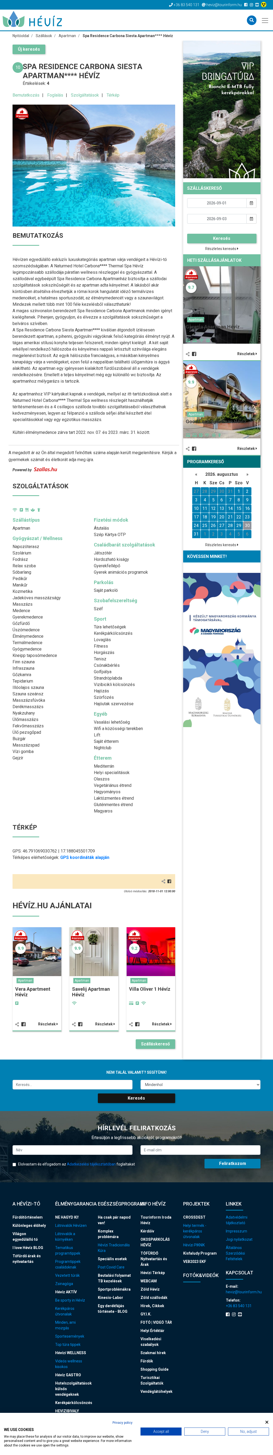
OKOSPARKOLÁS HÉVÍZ (155, 1242)
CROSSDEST (194, 1217)
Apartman (25, 980)
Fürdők (146, 1361)
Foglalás (55, 95)
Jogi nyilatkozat (239, 1239)
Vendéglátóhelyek (156, 1391)
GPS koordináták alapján (84, 857)
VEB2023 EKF (194, 1261)
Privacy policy (123, 1423)
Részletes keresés (221, 249)
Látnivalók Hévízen (71, 1225)
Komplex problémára (108, 1234)
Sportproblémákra (114, 1289)
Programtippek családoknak (68, 1264)
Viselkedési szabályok (150, 1342)
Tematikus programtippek (67, 1250)
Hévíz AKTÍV (66, 1292)
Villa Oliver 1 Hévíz (149, 989)
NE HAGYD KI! (67, 1217)
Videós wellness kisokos (68, 1364)
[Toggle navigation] (265, 20)
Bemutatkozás (26, 95)
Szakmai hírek (153, 1353)
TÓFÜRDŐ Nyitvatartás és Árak (153, 1259)
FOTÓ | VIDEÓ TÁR (156, 1322)
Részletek (47, 1024)
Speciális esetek (112, 1259)
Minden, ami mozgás (65, 1325)
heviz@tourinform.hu (243, 1292)
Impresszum (236, 1231)
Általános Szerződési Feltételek (235, 1253)
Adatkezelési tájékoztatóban (91, 1164)
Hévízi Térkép (152, 1273)
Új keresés (29, 49)
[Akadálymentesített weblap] (264, 5)
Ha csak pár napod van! (114, 1220)
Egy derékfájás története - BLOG (112, 1309)
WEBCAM (148, 1281)
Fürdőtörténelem (28, 1217)
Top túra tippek (68, 1344)
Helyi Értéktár (152, 1331)
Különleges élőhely (29, 1225)
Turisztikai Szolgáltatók (151, 1380)
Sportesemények (69, 1336)
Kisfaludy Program (200, 1253)
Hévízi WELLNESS (70, 1353)
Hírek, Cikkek (152, 1306)
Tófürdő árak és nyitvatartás (27, 1259)
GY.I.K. (145, 1314)
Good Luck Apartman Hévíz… (218, 421)
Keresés (221, 238)
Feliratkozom (232, 1163)
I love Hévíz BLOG (28, 1248)
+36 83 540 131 (239, 1306)
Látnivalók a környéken (65, 1237)
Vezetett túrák (67, 1275)
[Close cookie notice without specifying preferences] (267, 1422)
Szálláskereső (155, 1043)
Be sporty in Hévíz (70, 1300)
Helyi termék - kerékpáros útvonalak (194, 1231)
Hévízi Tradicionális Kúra (114, 1248)
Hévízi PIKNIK (194, 1245)
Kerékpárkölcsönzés (72, 1403)
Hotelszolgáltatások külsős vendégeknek (72, 1389)
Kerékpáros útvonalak (64, 1311)
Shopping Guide (154, 1369)
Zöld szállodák (153, 1297)
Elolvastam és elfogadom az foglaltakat (76, 1164)
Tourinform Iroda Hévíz (155, 1220)
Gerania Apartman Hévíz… (214, 327)
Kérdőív (147, 1231)
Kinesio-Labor (110, 1297)
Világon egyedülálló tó (25, 1237)
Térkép (113, 95)
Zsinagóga (64, 1284)
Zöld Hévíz (150, 1289)
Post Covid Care (111, 1267)
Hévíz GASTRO (68, 1375)
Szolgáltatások (85, 95)
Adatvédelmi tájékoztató (236, 1220)
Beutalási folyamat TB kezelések (114, 1278)
